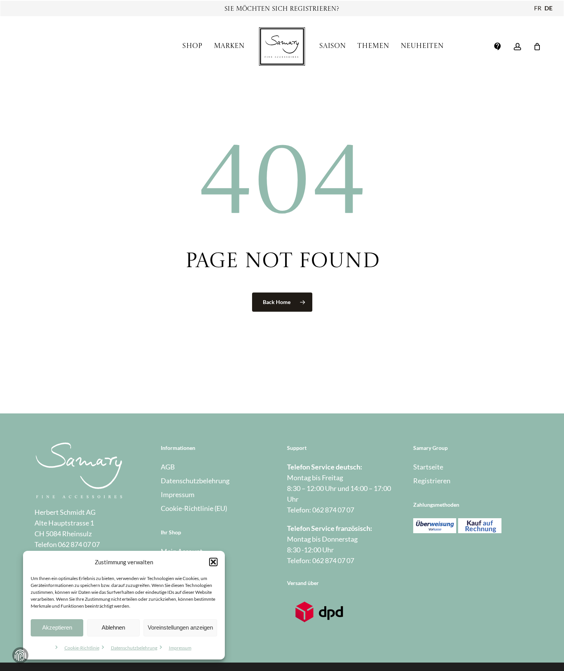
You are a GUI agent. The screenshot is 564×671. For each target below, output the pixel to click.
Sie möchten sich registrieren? (281, 9)
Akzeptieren (57, 627)
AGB (168, 467)
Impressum (180, 648)
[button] (213, 562)
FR (537, 8)
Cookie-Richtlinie (81, 648)
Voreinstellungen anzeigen (180, 627)
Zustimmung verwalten (20, 655)
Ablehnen (113, 627)
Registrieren (431, 480)
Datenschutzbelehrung (134, 648)
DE (548, 8)
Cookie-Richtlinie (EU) (194, 508)
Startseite (428, 467)
